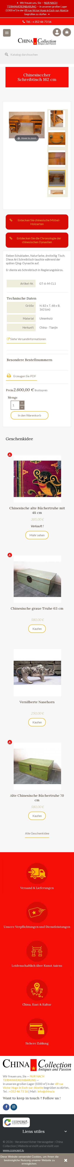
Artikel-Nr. (27, 283)
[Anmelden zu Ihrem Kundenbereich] (57, 32)
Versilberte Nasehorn (37, 702)
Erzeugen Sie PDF (24, 376)
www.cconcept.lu (13, 1150)
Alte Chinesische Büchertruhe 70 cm (37, 797)
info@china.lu (46, 1091)
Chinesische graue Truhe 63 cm (37, 608)
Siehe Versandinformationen (28, 339)
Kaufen (37, 628)
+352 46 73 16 (41, 21)
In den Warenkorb (29, 415)
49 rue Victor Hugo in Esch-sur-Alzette (46, 10)
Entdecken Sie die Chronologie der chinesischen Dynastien (39, 240)
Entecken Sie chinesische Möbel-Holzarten (39, 222)
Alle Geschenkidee (37, 833)
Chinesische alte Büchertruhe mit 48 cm (37, 510)
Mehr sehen (37, 535)
